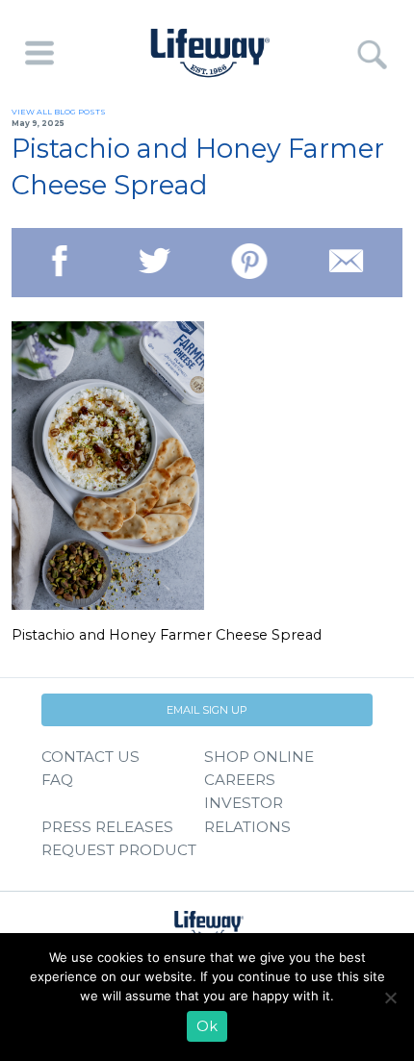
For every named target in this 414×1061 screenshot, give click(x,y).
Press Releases (107, 827)
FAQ (57, 779)
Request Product (118, 850)
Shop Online (259, 756)
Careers (239, 779)
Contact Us (90, 756)
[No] (390, 997)
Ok (207, 1026)
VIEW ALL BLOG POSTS (59, 111)
